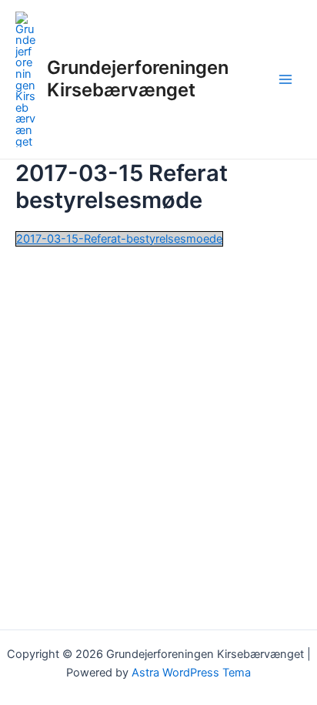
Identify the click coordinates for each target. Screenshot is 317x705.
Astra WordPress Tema (191, 673)
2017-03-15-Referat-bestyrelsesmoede (119, 239)
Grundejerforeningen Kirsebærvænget (138, 78)
